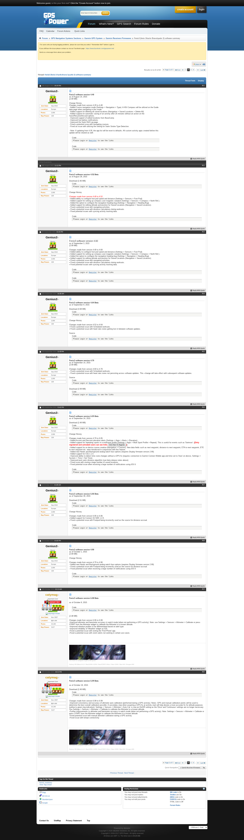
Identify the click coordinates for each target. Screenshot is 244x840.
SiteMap (57, 821)
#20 (203, 672)
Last (202, 70)
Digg (44, 792)
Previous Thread (116, 773)
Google (45, 803)
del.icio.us (46, 796)
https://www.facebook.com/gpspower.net (100, 48)
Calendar (50, 31)
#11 (203, 86)
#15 (203, 351)
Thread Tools (190, 81)
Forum (91, 23)
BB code (173, 792)
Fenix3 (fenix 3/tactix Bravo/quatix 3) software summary (68, 75)
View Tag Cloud (45, 785)
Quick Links (79, 31)
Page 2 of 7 (169, 70)
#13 (203, 232)
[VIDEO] (173, 799)
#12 (203, 165)
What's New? (106, 23)
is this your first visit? (61, 3)
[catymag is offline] (52, 614)
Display (201, 81)
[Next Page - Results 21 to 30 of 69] (198, 70)
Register (93, 141)
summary (48, 783)
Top (204, 768)
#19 (203, 589)
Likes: (198, 64)
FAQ (41, 31)
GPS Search (124, 23)
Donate (156, 23)
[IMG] (172, 797)
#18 (203, 541)
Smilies (173, 795)
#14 (203, 294)
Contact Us (44, 821)
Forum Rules (141, 23)
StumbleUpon (47, 799)
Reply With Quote (199, 159)
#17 (203, 485)
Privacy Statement (74, 821)
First (178, 70)
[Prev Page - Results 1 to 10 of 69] (183, 70)
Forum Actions (63, 31)
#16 (203, 407)
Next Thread (129, 773)
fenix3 (41, 783)
